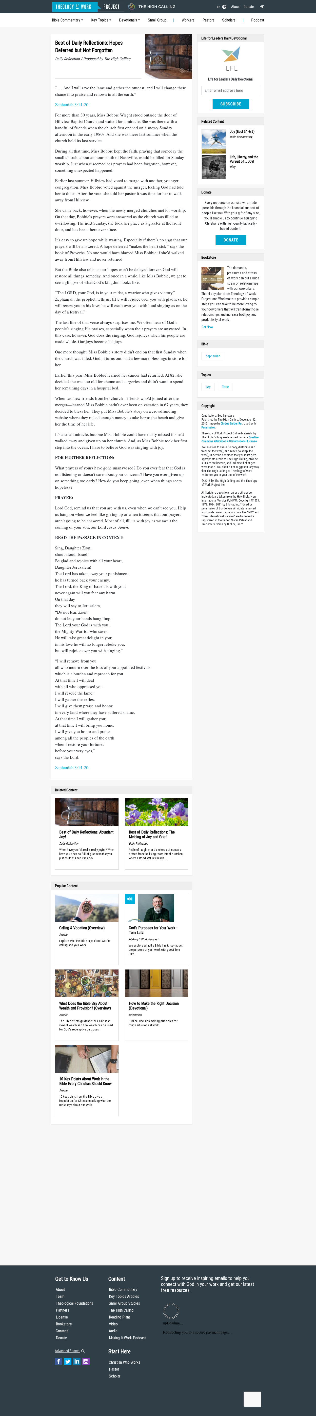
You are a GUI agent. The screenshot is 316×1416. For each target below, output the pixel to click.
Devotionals (128, 20)
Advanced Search (67, 1351)
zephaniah (212, 356)
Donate (249, 7)
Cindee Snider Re (231, 423)
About (235, 7)
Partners (62, 1310)
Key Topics (99, 20)
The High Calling (121, 1310)
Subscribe (230, 104)
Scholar (114, 1376)
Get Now (207, 327)
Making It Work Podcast (127, 1338)
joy (208, 387)
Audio (113, 1331)
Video (113, 1324)
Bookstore (64, 1324)
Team (60, 1296)
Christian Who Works (124, 1362)
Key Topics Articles (124, 1296)
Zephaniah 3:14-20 (71, 104)
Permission (208, 427)
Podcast (257, 20)
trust (225, 387)
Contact (62, 1331)
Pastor (114, 1369)
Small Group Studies (124, 1303)
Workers (188, 20)
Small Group (157, 20)
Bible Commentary (66, 20)
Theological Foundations (74, 1303)
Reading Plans (120, 1317)
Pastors (208, 20)
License (62, 1317)
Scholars (229, 20)
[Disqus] (121, 1190)
